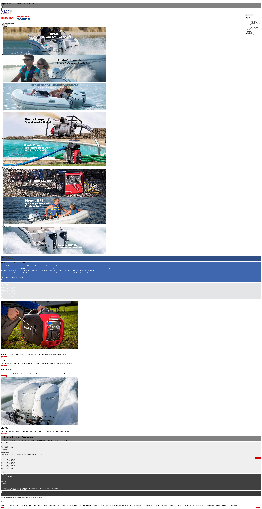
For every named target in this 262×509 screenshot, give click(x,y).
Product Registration (254, 24)
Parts (248, 26)
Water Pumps (253, 21)
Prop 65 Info (3, 483)
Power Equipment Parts (255, 27)
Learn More (3, 356)
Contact (251, 35)
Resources (249, 33)
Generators (252, 20)
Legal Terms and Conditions (7, 479)
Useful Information (254, 34)
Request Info (258, 457)
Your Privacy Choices (5, 476)
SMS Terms (3, 481)
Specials (249, 31)
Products (249, 18)
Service (249, 29)
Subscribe (258, 507)
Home (248, 17)
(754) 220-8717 (7, 4)
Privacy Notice (4, 474)
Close (2, 507)
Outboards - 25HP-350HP (255, 23)
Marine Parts (253, 28)
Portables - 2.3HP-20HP (255, 22)
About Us (249, 32)
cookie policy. (56, 488)
